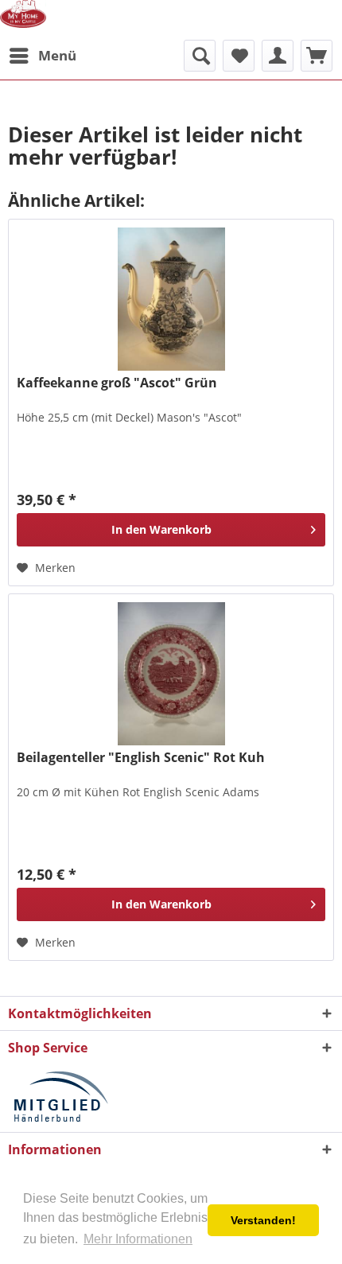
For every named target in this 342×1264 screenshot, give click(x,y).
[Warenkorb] (316, 56)
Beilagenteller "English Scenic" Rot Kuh (141, 757)
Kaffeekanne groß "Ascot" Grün (117, 383)
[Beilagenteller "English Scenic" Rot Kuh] (171, 673)
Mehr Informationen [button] (138, 1239)
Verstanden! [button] (263, 1220)
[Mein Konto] (277, 56)
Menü (57, 55)
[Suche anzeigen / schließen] (200, 56)
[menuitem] (42, 56)
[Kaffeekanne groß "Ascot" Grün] (171, 299)
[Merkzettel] (239, 56)
